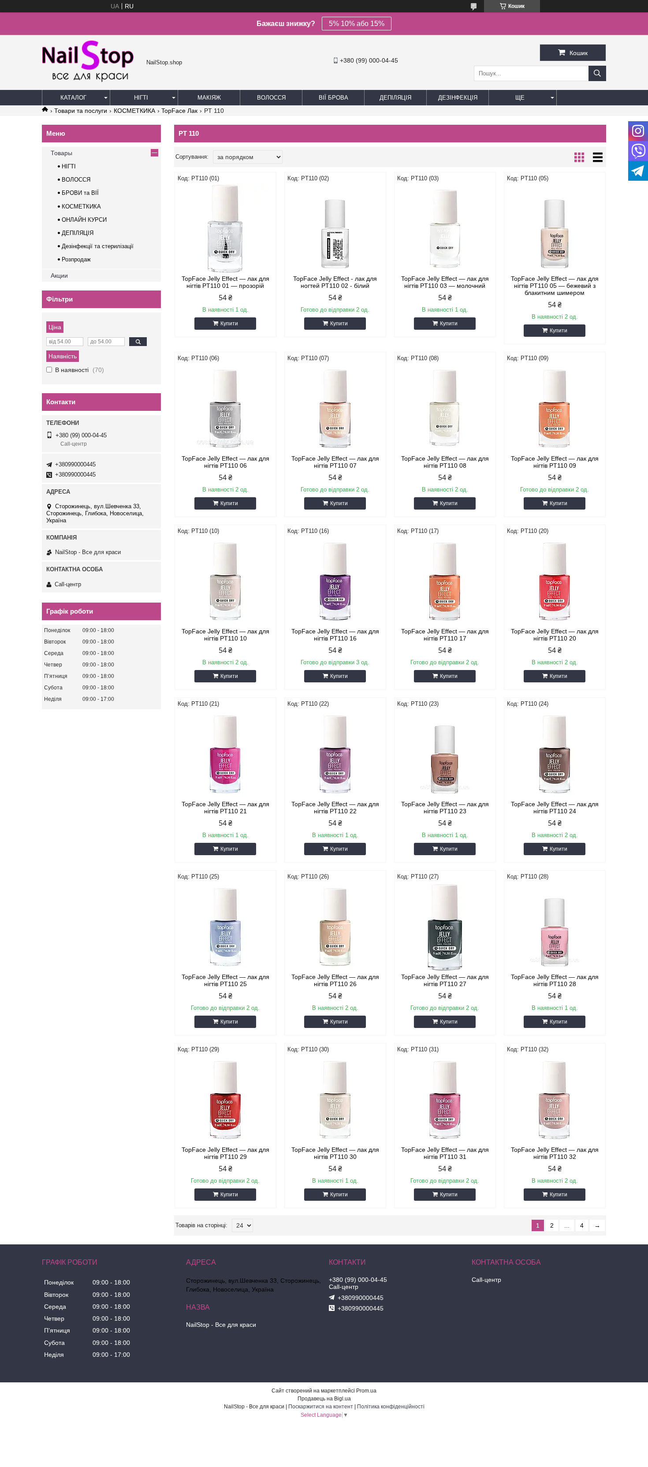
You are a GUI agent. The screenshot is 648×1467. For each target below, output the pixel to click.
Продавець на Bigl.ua (324, 1399)
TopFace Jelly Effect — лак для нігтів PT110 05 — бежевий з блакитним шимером (555, 285)
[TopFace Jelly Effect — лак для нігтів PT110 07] (335, 409)
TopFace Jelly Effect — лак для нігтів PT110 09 (555, 462)
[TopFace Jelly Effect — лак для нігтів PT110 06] (225, 409)
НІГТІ (69, 166)
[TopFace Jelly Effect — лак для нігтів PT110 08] (445, 409)
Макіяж (209, 97)
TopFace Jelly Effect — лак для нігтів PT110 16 (335, 635)
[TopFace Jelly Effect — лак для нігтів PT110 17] (445, 581)
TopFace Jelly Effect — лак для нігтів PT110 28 (555, 980)
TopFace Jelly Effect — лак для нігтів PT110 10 (225, 635)
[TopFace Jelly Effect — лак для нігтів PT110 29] (225, 1100)
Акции (59, 275)
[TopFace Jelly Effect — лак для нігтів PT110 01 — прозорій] (225, 229)
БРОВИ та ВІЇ (80, 193)
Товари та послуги (80, 110)
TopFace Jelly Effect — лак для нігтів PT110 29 (225, 1153)
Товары (61, 152)
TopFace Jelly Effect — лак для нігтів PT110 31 (445, 1153)
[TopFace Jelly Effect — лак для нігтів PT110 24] (555, 754)
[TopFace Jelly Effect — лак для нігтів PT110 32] (555, 1100)
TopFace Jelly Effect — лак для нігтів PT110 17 (445, 635)
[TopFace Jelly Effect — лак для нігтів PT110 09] (555, 409)
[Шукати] (597, 73)
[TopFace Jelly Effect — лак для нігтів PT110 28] (555, 927)
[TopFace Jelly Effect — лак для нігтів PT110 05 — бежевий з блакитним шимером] (555, 229)
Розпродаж (76, 259)
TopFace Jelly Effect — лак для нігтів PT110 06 (225, 462)
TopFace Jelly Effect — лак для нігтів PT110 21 (225, 808)
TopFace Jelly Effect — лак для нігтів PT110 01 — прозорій (225, 282)
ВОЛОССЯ (76, 179)
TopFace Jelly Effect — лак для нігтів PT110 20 (555, 635)
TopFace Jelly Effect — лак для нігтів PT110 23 (445, 808)
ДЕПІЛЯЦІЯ (77, 233)
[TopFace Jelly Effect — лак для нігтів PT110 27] (445, 927)
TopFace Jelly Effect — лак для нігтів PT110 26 (335, 980)
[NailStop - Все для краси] (92, 81)
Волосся (271, 97)
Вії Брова (333, 97)
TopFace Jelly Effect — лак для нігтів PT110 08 (445, 462)
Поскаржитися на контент (320, 1407)
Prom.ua (366, 1391)
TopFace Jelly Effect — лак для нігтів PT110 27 (445, 980)
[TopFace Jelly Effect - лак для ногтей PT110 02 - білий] (335, 229)
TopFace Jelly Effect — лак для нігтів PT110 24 (555, 808)
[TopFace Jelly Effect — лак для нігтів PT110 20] (555, 581)
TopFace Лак (179, 110)
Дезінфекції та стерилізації (98, 246)
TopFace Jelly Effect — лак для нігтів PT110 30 (335, 1153)
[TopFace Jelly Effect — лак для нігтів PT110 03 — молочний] (445, 229)
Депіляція (395, 97)
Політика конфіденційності (391, 1407)
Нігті (141, 97)
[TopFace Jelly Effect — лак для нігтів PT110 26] (335, 927)
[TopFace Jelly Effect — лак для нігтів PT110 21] (225, 754)
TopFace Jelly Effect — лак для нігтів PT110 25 (225, 980)
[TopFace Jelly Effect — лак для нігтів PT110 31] (445, 1100)
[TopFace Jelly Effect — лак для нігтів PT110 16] (335, 581)
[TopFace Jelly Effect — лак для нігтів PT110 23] (445, 754)
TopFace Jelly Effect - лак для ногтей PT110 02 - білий (335, 282)
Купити (229, 323)
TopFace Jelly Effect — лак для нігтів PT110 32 (555, 1153)
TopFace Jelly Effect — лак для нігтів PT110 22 (335, 808)
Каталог (73, 97)
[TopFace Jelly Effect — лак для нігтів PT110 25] (225, 927)
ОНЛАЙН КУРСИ (84, 219)
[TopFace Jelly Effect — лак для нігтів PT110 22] (335, 754)
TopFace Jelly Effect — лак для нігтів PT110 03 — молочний (445, 282)
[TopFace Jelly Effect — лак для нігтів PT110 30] (335, 1100)
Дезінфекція (457, 97)
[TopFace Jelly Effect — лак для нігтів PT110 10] (225, 581)
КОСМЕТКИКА (134, 110)
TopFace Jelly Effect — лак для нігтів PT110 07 (335, 462)
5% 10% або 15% (356, 23)
